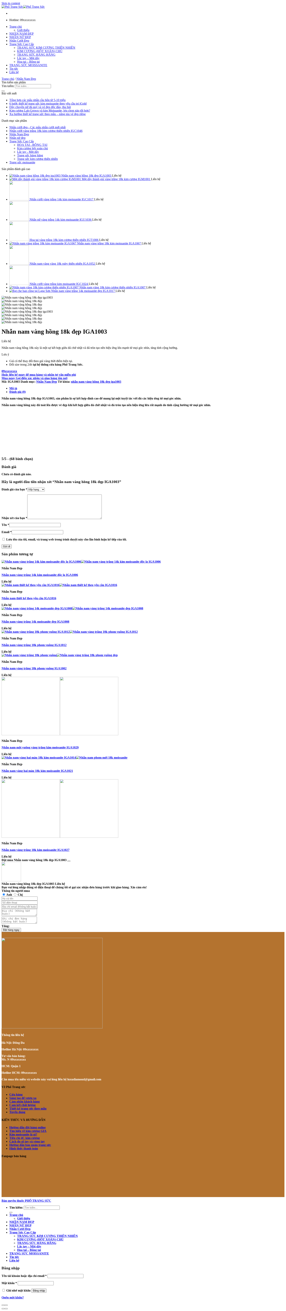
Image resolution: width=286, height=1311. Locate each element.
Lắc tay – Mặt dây (28, 58)
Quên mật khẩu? (13, 1297)
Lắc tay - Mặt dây (28, 151)
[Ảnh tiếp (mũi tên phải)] (6, 1308)
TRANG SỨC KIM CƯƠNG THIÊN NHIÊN (46, 47)
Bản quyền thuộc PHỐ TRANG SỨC (26, 1200)
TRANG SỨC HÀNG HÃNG (36, 54)
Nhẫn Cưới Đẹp (19, 40)
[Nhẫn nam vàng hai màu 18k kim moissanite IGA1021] (64, 757)
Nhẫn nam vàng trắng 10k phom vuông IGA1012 (34, 645)
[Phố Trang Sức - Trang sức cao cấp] (23, 6)
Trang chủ (15, 26)
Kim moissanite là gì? (23, 1134)
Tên (5, 524)
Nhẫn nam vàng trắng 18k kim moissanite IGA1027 (35, 850)
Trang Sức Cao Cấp (21, 44)
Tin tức (13, 68)
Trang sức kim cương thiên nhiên (37, 158)
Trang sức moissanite (22, 162)
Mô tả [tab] (13, 388)
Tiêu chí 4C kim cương (24, 1138)
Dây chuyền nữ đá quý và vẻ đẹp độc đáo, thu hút (40, 107)
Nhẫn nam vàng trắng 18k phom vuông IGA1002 (34, 668)
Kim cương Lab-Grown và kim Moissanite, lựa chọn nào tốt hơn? (49, 110)
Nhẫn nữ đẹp (17, 137)
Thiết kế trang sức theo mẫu (27, 1108)
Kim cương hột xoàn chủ (32, 148)
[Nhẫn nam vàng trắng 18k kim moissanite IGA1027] (60, 836)
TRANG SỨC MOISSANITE (28, 65)
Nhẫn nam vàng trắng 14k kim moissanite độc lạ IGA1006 (40, 575)
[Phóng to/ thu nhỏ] (6, 1305)
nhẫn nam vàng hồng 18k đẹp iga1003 (96, 381)
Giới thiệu (23, 30)
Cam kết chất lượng (22, 1105)
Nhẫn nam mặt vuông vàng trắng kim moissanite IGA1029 (40, 747)
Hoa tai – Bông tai (28, 61)
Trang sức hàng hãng (30, 155)
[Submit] (3, 91)
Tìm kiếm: (8, 86)
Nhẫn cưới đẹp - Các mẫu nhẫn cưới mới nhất (37, 127)
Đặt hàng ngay (11, 929)
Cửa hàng (16, 1094)
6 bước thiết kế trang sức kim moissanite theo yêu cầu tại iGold (48, 103)
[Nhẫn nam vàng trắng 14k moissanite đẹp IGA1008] (72, 608)
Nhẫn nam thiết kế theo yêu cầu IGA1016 (29, 598)
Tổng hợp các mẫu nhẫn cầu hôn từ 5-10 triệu (37, 100)
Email (7, 532)
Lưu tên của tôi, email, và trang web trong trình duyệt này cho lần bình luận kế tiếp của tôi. (66, 539)
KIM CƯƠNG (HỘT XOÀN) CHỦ (39, 51)
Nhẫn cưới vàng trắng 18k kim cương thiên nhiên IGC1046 (45, 130)
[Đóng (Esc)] (3, 1305)
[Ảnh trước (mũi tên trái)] (3, 1308)
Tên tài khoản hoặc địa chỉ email (24, 1275)
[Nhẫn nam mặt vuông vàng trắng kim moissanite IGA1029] (60, 734)
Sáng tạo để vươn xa (22, 1098)
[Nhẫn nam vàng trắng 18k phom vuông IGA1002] (60, 655)
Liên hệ (14, 72)
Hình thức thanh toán (23, 1148)
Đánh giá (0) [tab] (17, 391)
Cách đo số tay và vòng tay (27, 1141)
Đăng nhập (39, 1290)
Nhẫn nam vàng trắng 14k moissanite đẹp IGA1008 (35, 621)
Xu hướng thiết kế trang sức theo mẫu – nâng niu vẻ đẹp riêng (47, 114)
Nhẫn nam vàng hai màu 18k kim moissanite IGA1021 (37, 770)
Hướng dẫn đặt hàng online (27, 1127)
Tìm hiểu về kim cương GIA (27, 1131)
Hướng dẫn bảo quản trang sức (30, 1145)
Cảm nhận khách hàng (24, 1101)
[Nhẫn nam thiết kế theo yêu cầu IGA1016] (59, 585)
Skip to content (11, 3)
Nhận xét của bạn (14, 518)
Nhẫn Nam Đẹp (26, 78)
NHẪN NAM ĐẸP (21, 33)
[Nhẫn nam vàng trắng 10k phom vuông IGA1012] (70, 631)
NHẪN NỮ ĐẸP (20, 37)
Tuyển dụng (17, 1112)
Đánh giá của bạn (14, 489)
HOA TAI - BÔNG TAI (32, 144)
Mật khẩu (9, 1283)
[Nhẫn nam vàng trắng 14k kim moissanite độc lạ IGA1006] (81, 561)
